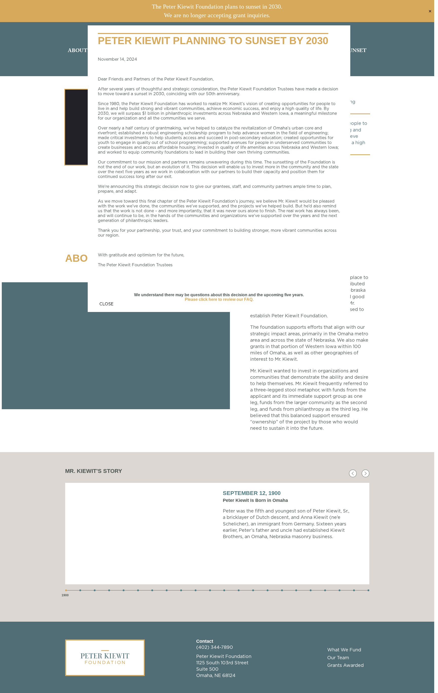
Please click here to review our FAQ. (219, 299)
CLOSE (106, 304)
